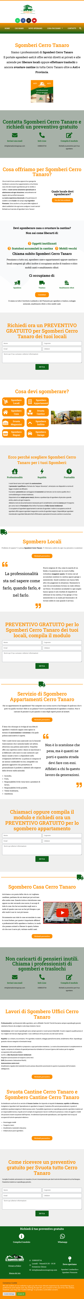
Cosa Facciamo (54, 28)
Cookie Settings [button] (9, 1294)
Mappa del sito (14, 1273)
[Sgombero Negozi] (5, 433)
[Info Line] (42, 135)
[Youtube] (34, 20)
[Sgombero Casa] (5, 412)
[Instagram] (28, 20)
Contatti (72, 28)
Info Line (42, 141)
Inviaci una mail (14, 141)
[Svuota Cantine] (30, 412)
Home (7, 28)
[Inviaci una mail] (15, 135)
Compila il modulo (69, 141)
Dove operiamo (35, 28)
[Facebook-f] (23, 20)
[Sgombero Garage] (30, 433)
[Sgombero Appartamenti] (30, 401)
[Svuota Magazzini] (5, 423)
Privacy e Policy (14, 1266)
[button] (80, 28)
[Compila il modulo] (69, 135)
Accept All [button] (21, 1294)
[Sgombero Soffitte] (30, 423)
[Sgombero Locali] (5, 401)
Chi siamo (19, 28)
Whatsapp (62, 1242)
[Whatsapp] (17, 20)
